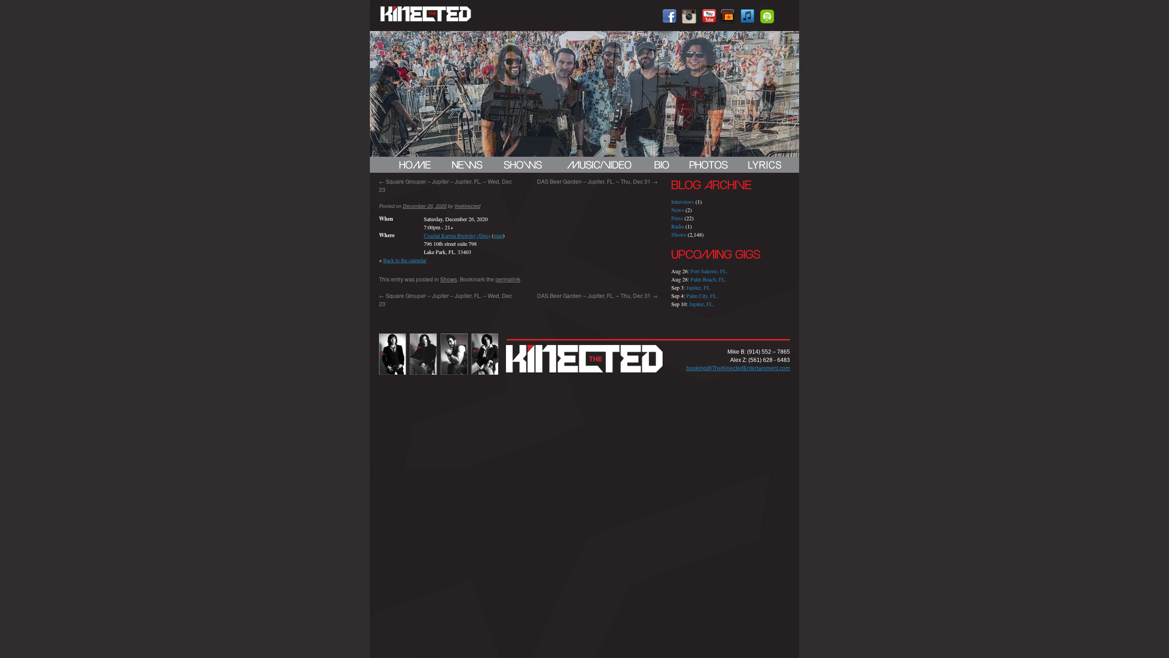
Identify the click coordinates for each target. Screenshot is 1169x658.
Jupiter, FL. (701, 304)
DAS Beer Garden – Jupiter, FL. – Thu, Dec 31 (597, 181)
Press (677, 218)
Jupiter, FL (698, 287)
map (498, 235)
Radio (677, 226)
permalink (507, 279)
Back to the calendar (405, 260)
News (677, 209)
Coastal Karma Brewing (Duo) (457, 235)
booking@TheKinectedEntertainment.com (738, 368)
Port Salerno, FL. (709, 271)
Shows (448, 279)
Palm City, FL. (702, 295)
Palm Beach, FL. (708, 279)
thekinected (467, 205)
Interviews (682, 201)
